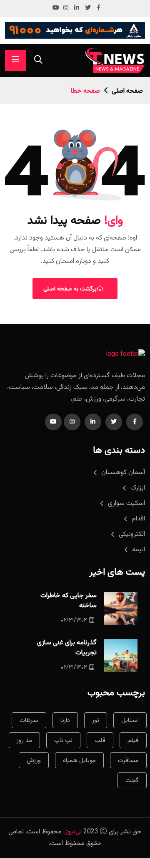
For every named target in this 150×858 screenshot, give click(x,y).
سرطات (29, 720)
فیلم (133, 740)
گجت (132, 780)
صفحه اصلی (127, 91)
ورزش (34, 760)
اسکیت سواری (126, 503)
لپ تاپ (63, 740)
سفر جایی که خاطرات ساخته (68, 601)
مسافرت (128, 760)
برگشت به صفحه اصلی (70, 289)
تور (95, 720)
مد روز (24, 740)
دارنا (65, 720)
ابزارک (137, 488)
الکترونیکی (132, 534)
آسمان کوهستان (123, 472)
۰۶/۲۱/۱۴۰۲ (74, 620)
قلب (100, 740)
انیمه (138, 549)
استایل (130, 720)
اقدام (138, 519)
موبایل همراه (79, 760)
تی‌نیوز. (72, 832)
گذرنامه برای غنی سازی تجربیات (67, 648)
